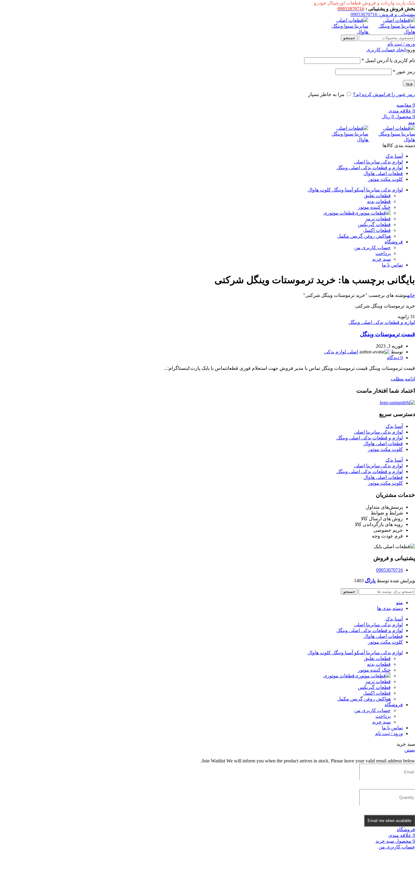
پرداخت (383, 253)
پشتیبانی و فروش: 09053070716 (383, 14)
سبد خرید (381, 259)
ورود (409, 83)
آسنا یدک (394, 426)
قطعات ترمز (378, 218)
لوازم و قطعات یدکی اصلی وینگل (381, 322)
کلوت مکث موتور (385, 449)
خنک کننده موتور (374, 207)
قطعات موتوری (339, 212)
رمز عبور (404, 71)
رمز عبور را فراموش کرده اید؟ (384, 94)
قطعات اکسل (377, 230)
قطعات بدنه (379, 201)
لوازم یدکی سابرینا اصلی (378, 432)
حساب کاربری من (372, 247)
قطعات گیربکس (374, 224)
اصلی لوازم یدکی (341, 351)
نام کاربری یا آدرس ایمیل (388, 60)
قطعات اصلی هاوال (383, 443)
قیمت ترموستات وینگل (387, 334)
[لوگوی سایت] (391, 31)
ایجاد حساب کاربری (386, 49)
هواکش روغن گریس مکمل (364, 236)
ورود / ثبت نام (389, 733)
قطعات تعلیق (377, 195)
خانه (411, 295)
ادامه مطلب (403, 378)
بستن (409, 749)
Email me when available (389, 820)
